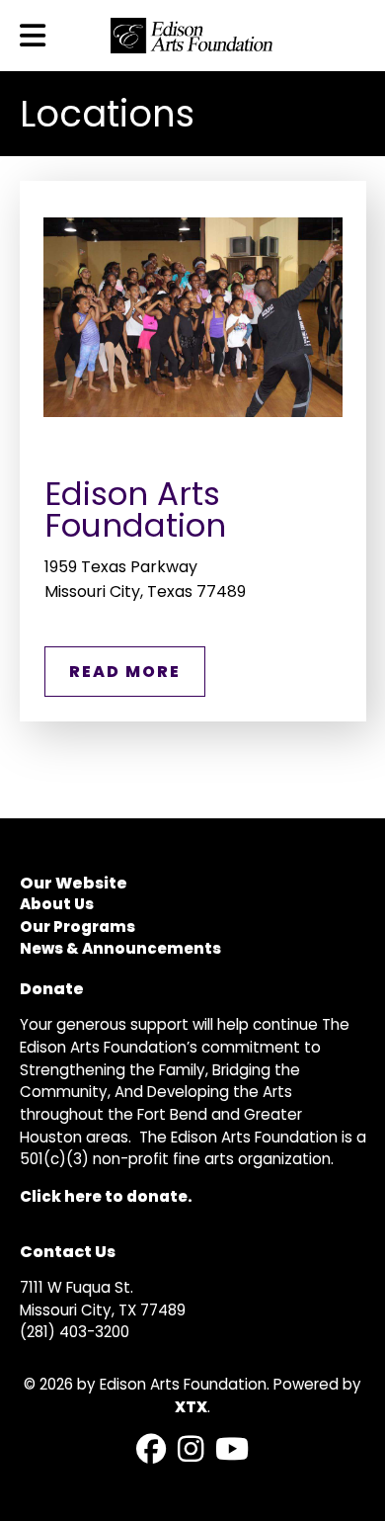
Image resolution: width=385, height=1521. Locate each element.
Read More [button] (125, 671)
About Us (57, 903)
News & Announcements (120, 948)
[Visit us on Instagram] (190, 1450)
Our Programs (77, 926)
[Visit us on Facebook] (151, 1450)
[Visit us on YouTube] (232, 1450)
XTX (191, 1406)
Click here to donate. (106, 1196)
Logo (192, 35)
